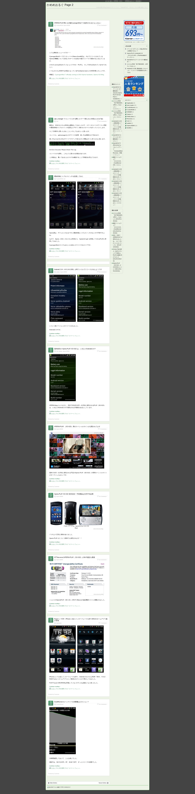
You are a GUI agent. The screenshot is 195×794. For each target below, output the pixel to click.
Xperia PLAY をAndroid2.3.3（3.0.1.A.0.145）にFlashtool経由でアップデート (137, 55)
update (58, 272)
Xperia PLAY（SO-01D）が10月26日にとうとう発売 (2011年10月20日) (117, 267)
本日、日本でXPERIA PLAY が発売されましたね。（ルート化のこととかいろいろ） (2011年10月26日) (117, 241)
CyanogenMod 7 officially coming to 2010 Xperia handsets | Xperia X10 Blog (79, 74)
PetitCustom (130, 116)
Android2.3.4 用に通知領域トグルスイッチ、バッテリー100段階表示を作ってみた (137, 70)
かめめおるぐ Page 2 (60, 4)
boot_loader (130, 105)
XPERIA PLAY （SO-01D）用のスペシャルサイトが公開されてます (77, 426)
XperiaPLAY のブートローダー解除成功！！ (117, 89)
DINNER (129, 112)
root (57, 121)
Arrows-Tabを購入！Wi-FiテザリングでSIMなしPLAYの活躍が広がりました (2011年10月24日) (117, 255)
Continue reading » (54, 161)
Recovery (129, 119)
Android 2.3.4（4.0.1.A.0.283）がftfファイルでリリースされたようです (78, 269)
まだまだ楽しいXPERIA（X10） (114, 1)
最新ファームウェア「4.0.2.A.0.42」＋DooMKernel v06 (117, 161)
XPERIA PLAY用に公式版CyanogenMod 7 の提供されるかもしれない (77, 23)
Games (129, 114)
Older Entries (53, 783)
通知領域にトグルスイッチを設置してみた (68, 176)
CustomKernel (59, 704)
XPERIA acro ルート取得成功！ (133, 1)
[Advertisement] (97, 14)
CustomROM (59, 25)
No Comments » (103, 25)
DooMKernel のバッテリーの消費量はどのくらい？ (71, 702)
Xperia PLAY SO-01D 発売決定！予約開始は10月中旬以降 (73, 494)
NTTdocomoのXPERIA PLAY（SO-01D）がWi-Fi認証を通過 (74, 557)
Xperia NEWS (66, 25)
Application (59, 623)
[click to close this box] (147, 46)
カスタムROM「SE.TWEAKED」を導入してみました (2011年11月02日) (118, 217)
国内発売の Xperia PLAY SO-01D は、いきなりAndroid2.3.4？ (75, 349)
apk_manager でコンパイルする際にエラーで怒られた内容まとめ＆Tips (78, 119)
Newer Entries (103, 783)
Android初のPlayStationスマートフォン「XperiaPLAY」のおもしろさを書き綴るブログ (122, 7)
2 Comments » (103, 429)
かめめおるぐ (67, 787)
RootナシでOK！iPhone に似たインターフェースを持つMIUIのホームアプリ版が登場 (80, 619)
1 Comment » (103, 178)
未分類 (129, 128)
